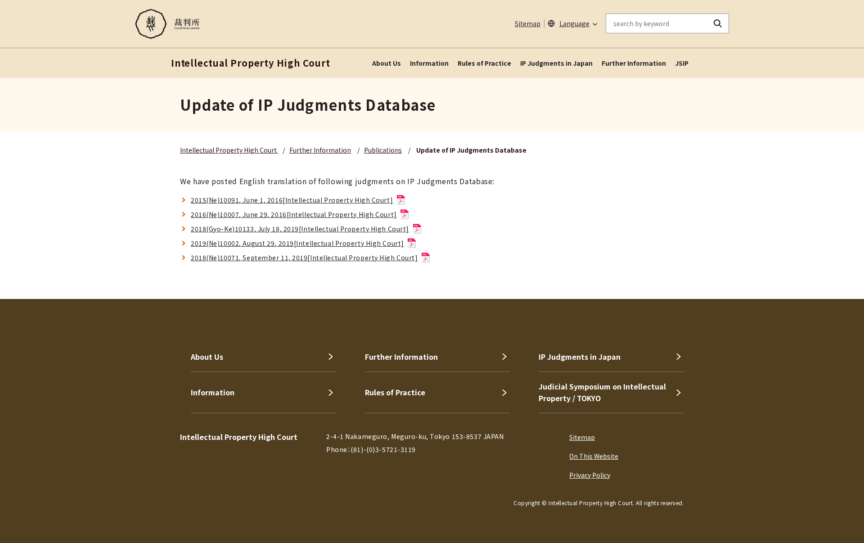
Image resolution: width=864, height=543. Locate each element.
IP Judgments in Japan (556, 63)
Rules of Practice (484, 63)
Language (574, 23)
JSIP (681, 63)
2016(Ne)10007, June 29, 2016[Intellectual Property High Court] (294, 214)
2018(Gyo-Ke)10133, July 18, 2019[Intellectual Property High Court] (300, 228)
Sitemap (527, 23)
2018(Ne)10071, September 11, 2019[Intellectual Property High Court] (304, 257)
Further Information (634, 63)
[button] (831, 266)
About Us (386, 63)
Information (429, 63)
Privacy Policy (589, 475)
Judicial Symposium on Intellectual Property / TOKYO (602, 392)
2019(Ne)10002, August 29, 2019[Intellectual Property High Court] (297, 243)
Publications (383, 149)
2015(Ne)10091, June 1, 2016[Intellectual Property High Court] (292, 199)
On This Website (593, 456)
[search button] (718, 23)
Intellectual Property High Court (229, 149)
